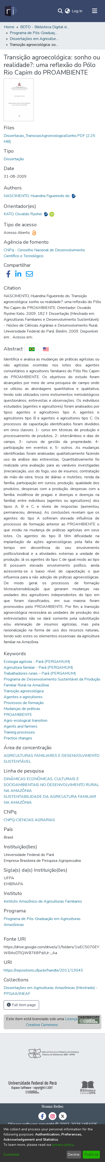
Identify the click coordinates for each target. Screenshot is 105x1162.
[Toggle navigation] (94, 11)
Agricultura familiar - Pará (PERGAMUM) (38, 667)
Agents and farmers (20, 726)
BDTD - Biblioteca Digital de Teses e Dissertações (44, 27)
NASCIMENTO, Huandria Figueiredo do (37, 196)
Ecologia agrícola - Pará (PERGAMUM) (37, 661)
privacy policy (62, 1144)
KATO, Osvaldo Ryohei (23, 214)
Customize (11, 1154)
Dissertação (14, 159)
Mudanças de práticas (22, 708)
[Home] (11, 11)
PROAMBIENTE (18, 714)
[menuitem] (67, 11)
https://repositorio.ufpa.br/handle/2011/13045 (43, 970)
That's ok (91, 1154)
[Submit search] (60, 11)
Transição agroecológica (24, 691)
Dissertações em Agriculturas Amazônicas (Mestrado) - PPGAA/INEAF (34, 38)
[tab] (32, 349)
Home (9, 27)
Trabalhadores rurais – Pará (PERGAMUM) (40, 673)
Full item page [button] (23, 1005)
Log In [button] (77, 11)
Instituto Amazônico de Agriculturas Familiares (43, 901)
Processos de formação (24, 703)
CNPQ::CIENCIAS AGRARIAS (29, 820)
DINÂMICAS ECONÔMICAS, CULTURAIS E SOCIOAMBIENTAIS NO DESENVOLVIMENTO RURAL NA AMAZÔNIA (51, 784)
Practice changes (18, 738)
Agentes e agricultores (23, 697)
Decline (74, 1154)
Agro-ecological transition (25, 720)
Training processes (19, 732)
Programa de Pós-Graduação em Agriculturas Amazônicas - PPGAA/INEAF (34, 33)
